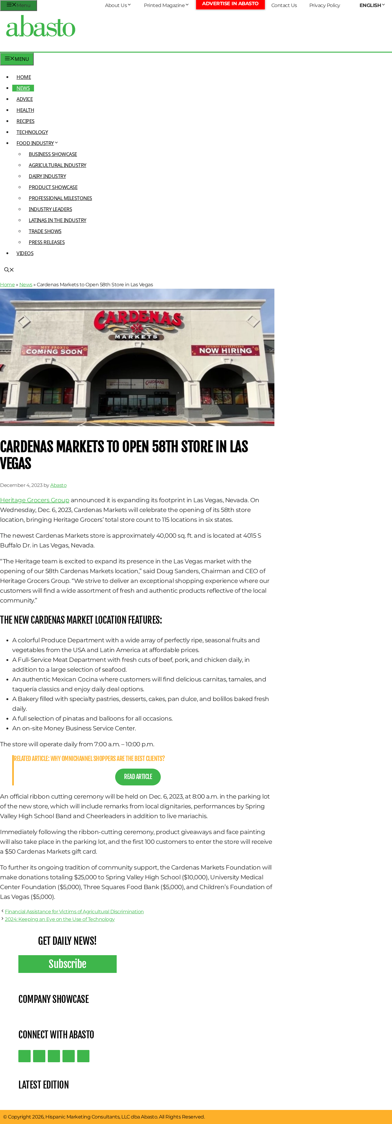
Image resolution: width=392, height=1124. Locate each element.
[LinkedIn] (39, 1056)
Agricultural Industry (57, 165)
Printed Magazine (164, 5)
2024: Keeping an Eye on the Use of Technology (60, 919)
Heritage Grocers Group (34, 500)
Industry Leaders (50, 209)
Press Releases (47, 242)
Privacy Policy (324, 5)
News (23, 88)
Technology (32, 132)
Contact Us (284, 5)
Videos (25, 253)
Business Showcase (53, 154)
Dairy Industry (47, 176)
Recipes (26, 121)
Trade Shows (45, 231)
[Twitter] (24, 1056)
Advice (25, 99)
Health (25, 110)
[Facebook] (83, 1056)
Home (24, 77)
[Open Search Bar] (9, 270)
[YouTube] (68, 1056)
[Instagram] (54, 1056)
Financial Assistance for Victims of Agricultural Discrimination (74, 911)
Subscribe (67, 964)
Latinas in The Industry (57, 220)
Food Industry (35, 143)
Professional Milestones (60, 198)
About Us (116, 5)
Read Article (138, 777)
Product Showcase (53, 187)
